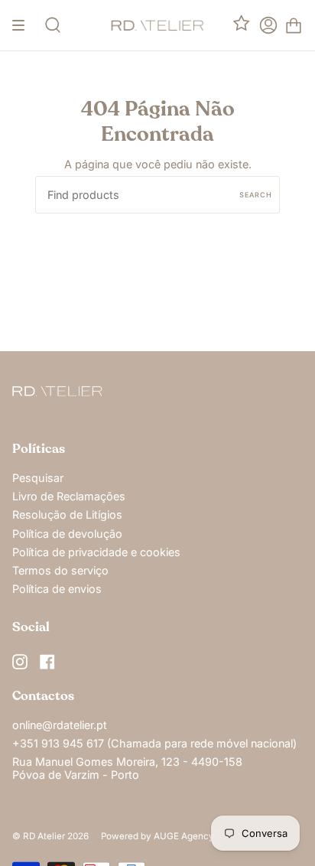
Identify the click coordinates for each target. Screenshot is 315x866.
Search (255, 194)
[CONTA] (268, 25)
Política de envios (57, 588)
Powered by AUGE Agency (157, 836)
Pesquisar (37, 477)
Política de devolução (67, 533)
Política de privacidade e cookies (96, 551)
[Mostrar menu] (23, 25)
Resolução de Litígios (67, 514)
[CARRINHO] (293, 25)
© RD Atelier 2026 (50, 836)
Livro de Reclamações (68, 496)
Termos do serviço (60, 570)
